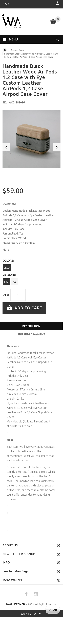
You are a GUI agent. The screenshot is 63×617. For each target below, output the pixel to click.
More (6, 249)
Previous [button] (6, 147)
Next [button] (56, 147)
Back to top (29, 613)
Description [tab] (31, 326)
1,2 (14, 282)
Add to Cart (27, 308)
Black (7, 268)
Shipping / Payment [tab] (31, 334)
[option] (31, 139)
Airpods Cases (17, 50)
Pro (6, 282)
